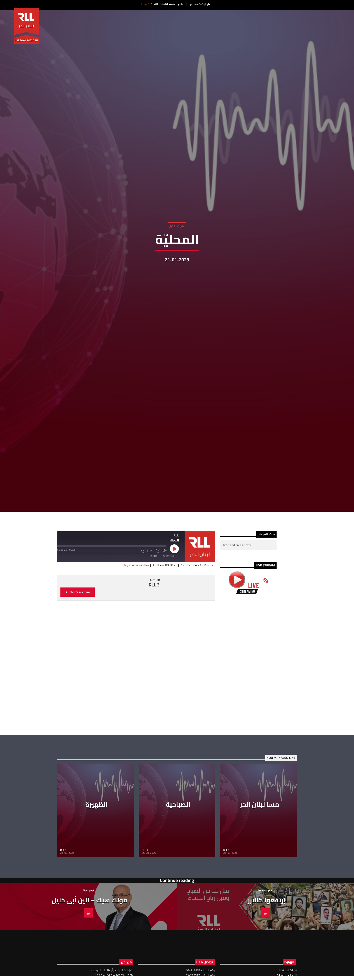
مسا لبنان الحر (259, 849)
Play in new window (135, 609)
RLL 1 (63, 894)
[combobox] (248, 590)
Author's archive (78, 637)
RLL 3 (154, 629)
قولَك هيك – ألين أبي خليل (89, 945)
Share (154, 601)
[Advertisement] (248, 709)
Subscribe (170, 601)
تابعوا (145, 4)
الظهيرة (96, 849)
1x (151, 595)
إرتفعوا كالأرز (267, 945)
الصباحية (178, 849)
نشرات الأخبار (177, 246)
